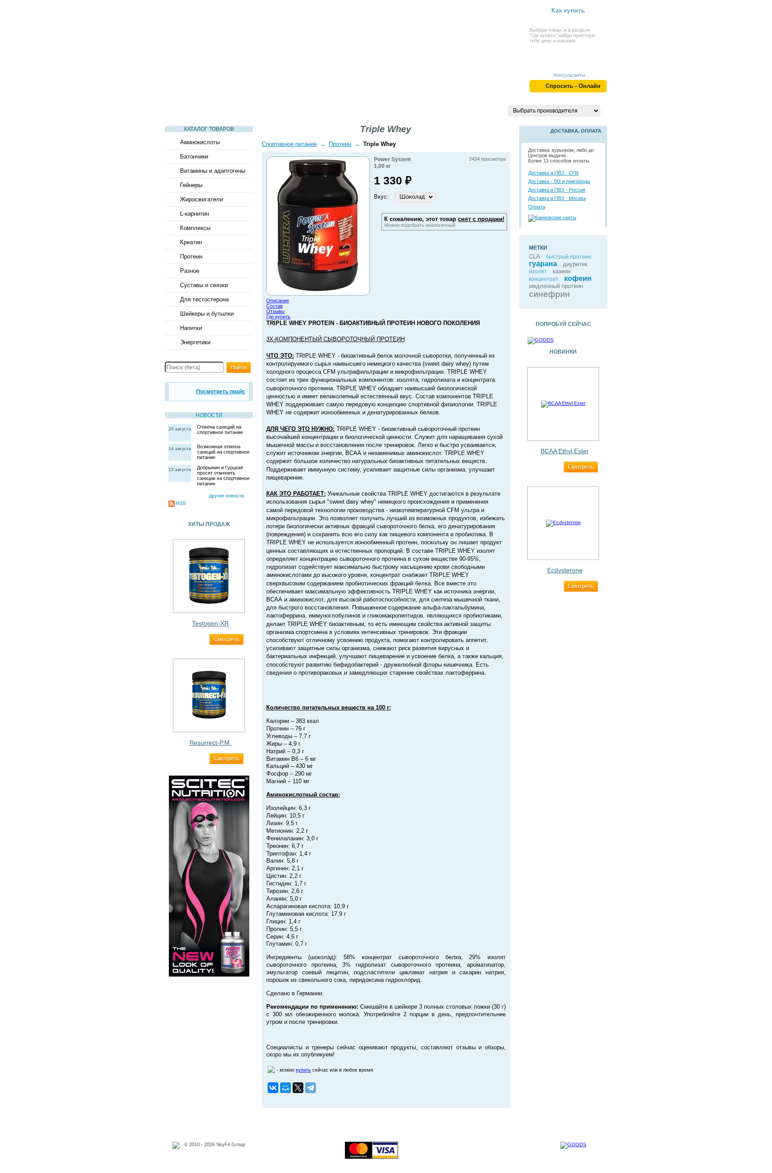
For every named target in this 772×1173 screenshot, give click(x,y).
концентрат (543, 279)
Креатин (191, 242)
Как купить (568, 10)
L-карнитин (194, 213)
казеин (562, 271)
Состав (274, 306)
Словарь (264, 110)
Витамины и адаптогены (212, 170)
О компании (385, 110)
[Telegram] (310, 1087)
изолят (538, 271)
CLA (534, 256)
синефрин (549, 294)
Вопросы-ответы (322, 110)
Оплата (536, 206)
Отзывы (275, 311)
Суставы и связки (204, 285)
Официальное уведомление (216, 1149)
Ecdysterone (565, 570)
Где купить (278, 316)
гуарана (543, 263)
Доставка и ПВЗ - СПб (553, 172)
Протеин (191, 256)
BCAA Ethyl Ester (565, 451)
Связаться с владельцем (212, 1155)
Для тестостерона (204, 299)
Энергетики (195, 342)
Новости (209, 415)
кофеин (578, 278)
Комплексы (195, 228)
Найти (239, 367)
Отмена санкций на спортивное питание (220, 429)
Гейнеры (191, 185)
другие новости (226, 495)
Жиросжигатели (201, 199)
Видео (223, 110)
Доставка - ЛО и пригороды (559, 181)
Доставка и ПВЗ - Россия (556, 189)
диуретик (575, 264)
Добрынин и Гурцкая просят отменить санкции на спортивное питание (223, 475)
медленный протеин (556, 286)
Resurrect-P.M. (210, 742)
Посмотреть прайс (220, 391)
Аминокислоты (200, 142)
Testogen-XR (210, 623)
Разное (189, 270)
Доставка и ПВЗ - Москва (557, 198)
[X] (298, 1087)
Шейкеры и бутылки (207, 313)
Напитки (191, 328)
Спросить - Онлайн (572, 86)
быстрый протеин (569, 257)
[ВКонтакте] (273, 1087)
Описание (277, 300)
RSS (181, 503)
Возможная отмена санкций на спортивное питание (223, 452)
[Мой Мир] (285, 1087)
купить (303, 1070)
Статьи (184, 110)
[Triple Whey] (318, 290)
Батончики (194, 156)
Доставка (437, 110)
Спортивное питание (289, 144)
